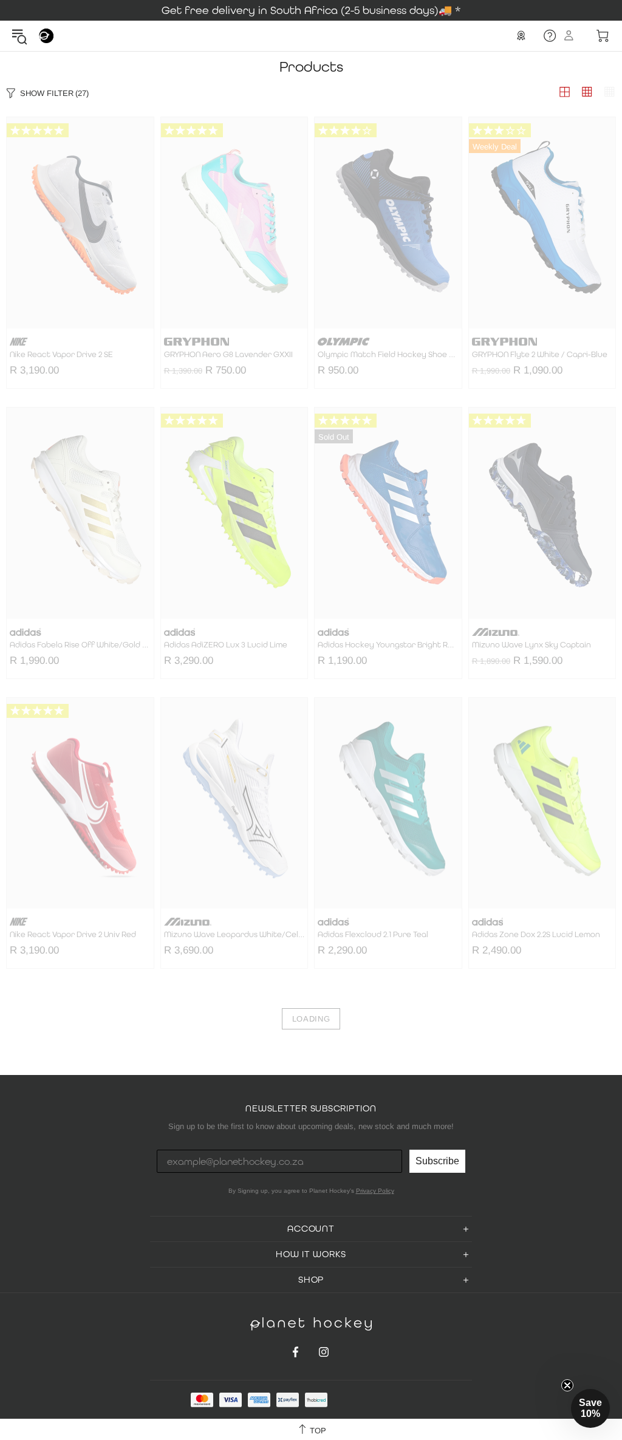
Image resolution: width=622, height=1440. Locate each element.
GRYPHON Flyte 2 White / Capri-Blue (539, 355)
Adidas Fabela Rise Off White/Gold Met (80, 645)
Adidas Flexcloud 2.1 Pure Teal (373, 935)
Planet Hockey (46, 36)
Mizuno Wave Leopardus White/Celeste (234, 935)
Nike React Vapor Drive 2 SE (61, 355)
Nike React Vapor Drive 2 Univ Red (73, 935)
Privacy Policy (375, 1190)
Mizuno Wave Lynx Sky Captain (531, 645)
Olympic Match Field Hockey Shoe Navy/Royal (388, 355)
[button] (590, 1408)
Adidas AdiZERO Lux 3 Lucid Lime (225, 645)
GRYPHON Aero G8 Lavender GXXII (228, 355)
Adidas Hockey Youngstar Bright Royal (388, 645)
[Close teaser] (567, 1385)
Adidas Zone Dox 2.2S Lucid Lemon (536, 935)
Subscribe (437, 1161)
